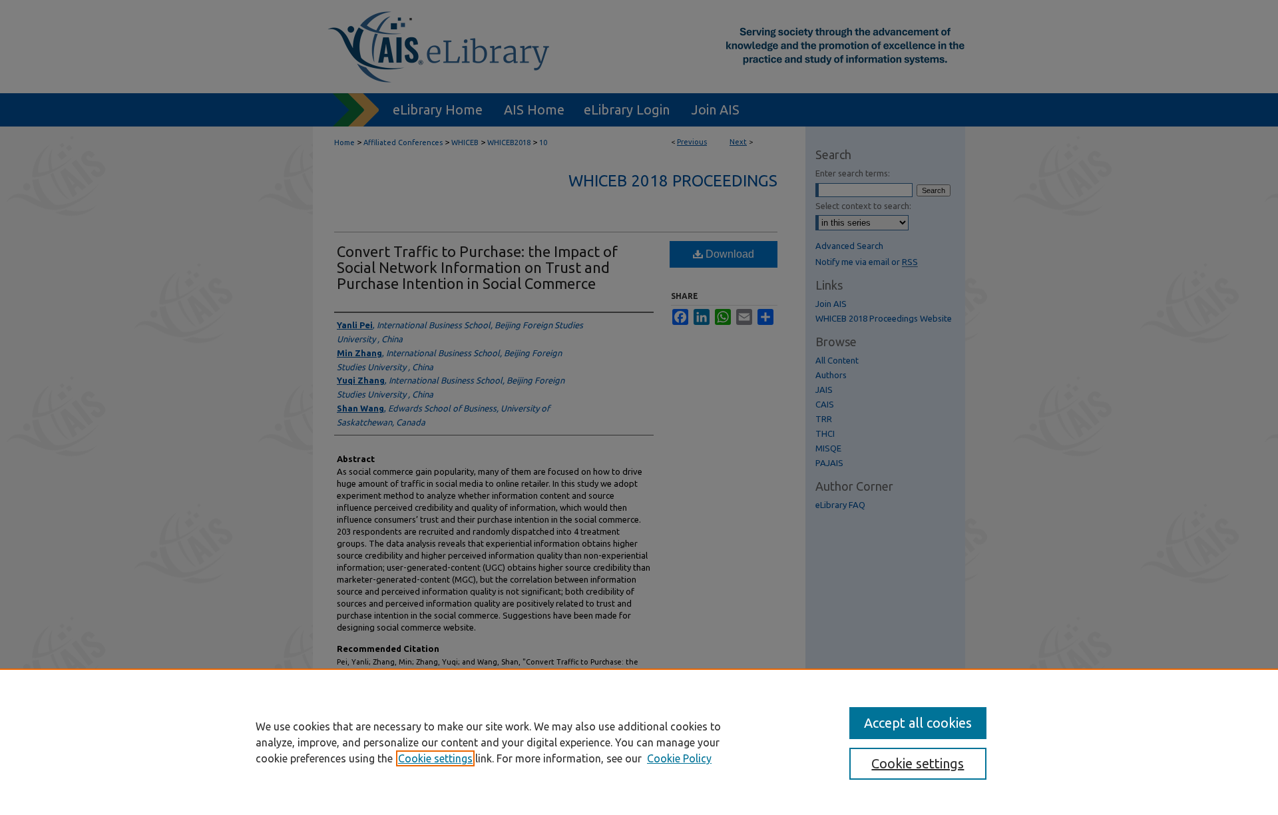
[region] (639, 742)
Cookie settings (435, 758)
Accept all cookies (918, 722)
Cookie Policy (679, 758)
